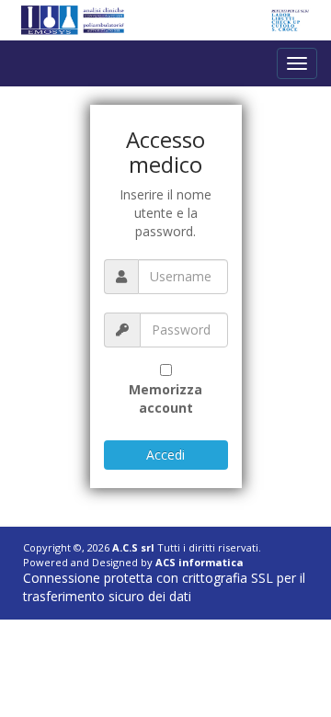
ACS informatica (199, 562)
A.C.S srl (133, 547)
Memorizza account (165, 398)
